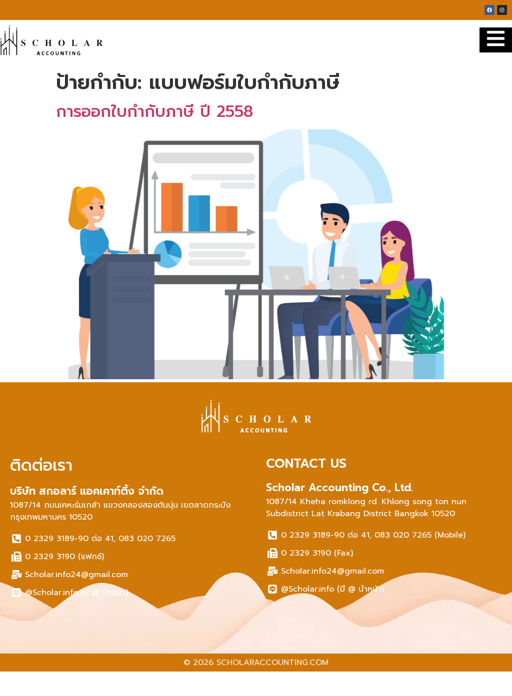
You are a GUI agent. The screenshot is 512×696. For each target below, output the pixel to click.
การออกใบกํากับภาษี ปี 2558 (154, 111)
